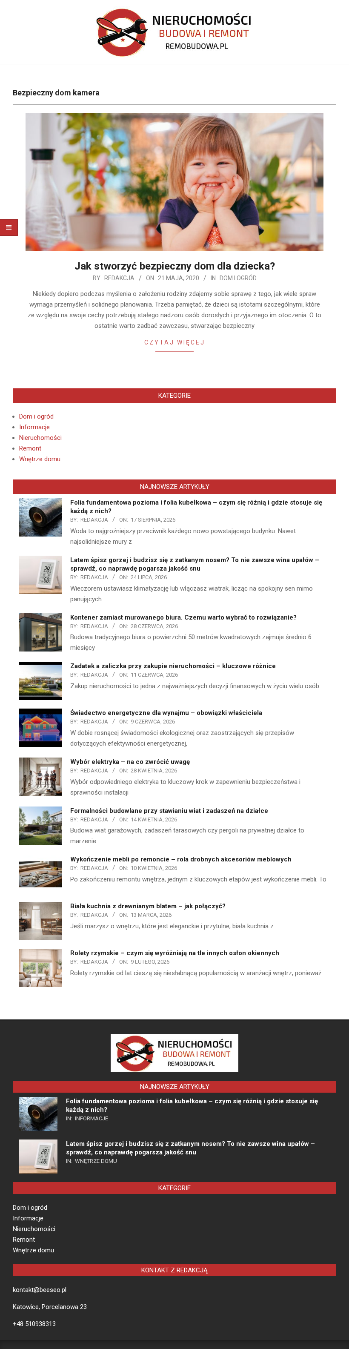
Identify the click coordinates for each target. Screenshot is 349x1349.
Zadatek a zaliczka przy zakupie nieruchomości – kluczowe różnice (173, 666)
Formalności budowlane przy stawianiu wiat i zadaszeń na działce (169, 811)
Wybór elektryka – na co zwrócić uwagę (130, 762)
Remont (30, 448)
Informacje (34, 427)
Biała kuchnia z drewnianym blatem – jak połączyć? (148, 906)
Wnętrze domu (39, 459)
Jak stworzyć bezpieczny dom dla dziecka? (174, 266)
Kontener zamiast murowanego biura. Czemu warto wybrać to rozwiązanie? (183, 617)
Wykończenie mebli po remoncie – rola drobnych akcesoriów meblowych (181, 859)
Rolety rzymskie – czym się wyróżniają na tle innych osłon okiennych (174, 953)
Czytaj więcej (174, 342)
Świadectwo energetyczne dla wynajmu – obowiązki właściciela (166, 713)
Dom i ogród (238, 278)
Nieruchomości (40, 438)
